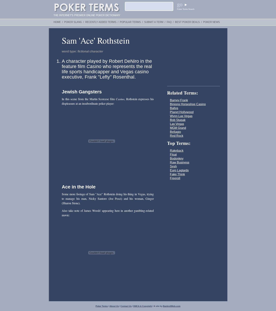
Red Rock (176, 135)
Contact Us (126, 306)
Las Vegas (177, 124)
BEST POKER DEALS (187, 22)
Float (173, 154)
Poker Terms (102, 306)
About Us (114, 306)
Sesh (173, 166)
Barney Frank (179, 100)
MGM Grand (178, 127)
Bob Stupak (178, 120)
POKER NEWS (211, 22)
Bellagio (175, 131)
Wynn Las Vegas (181, 116)
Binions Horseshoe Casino (188, 104)
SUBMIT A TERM (153, 22)
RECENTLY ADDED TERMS (100, 22)
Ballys (174, 108)
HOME (57, 22)
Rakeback (176, 150)
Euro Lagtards (179, 170)
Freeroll (175, 178)
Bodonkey (176, 158)
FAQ (169, 22)
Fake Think (177, 174)
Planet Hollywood (182, 112)
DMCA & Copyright (142, 306)
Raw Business (179, 162)
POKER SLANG (73, 22)
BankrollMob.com (171, 306)
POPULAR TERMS (130, 22)
